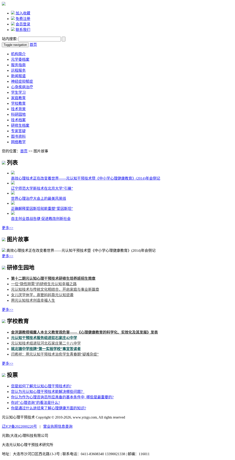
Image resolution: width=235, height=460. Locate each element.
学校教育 (18, 103)
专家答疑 (18, 131)
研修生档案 (20, 125)
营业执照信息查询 (58, 426)
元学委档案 (20, 59)
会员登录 (23, 24)
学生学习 (18, 92)
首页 (33, 45)
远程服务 (18, 70)
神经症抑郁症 (22, 81)
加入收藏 (23, 13)
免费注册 (23, 19)
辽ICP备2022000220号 (19, 426)
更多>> (7, 228)
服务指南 (18, 65)
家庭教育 (18, 98)
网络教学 (18, 142)
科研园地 (18, 114)
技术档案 (18, 120)
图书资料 (18, 136)
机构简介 (18, 54)
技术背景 (18, 109)
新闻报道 (18, 76)
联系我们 (23, 30)
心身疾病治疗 (22, 87)
